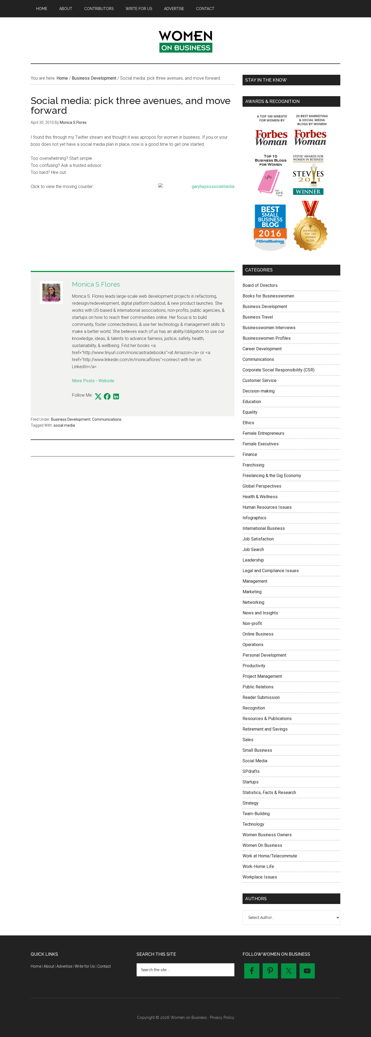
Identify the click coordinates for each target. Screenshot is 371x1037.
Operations (253, 644)
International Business (264, 528)
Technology (253, 824)
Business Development (70, 419)
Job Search (253, 549)
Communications (106, 419)
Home (36, 966)
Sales (248, 739)
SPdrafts (251, 771)
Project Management (262, 676)
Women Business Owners (267, 834)
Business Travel (258, 317)
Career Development (262, 348)
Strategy (251, 803)
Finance (250, 454)
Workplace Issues (260, 877)
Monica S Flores (96, 284)
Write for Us (85, 966)
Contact (104, 966)
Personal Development (264, 655)
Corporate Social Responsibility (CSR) (279, 369)
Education (252, 401)
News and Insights (260, 612)
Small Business (257, 750)
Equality (250, 412)
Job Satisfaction (258, 539)
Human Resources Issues (267, 507)
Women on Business (185, 40)
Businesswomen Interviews (269, 327)
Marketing (252, 591)
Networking (253, 602)
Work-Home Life (258, 866)
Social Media (255, 760)
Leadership (253, 560)
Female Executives (261, 443)
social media (64, 425)
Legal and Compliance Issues (271, 570)
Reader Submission (261, 697)
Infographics (254, 517)
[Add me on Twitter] (98, 397)
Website (106, 380)
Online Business (258, 634)
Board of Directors (260, 285)
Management (255, 581)
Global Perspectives (262, 486)
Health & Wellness (260, 496)
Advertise (64, 966)
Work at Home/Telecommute (270, 855)
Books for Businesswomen (268, 296)
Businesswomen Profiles (267, 338)
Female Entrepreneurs (263, 433)
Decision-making (259, 391)
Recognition (254, 708)
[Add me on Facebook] (107, 397)
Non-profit (252, 623)
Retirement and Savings (265, 729)
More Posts (83, 380)
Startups (251, 782)
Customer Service (259, 380)
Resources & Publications (267, 718)
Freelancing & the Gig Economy (272, 475)
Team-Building (256, 813)
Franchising (253, 465)
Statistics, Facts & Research (269, 792)
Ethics (248, 422)
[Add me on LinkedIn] (116, 397)
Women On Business (262, 845)
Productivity (254, 665)
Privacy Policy (222, 1017)
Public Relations (258, 686)
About (49, 966)
